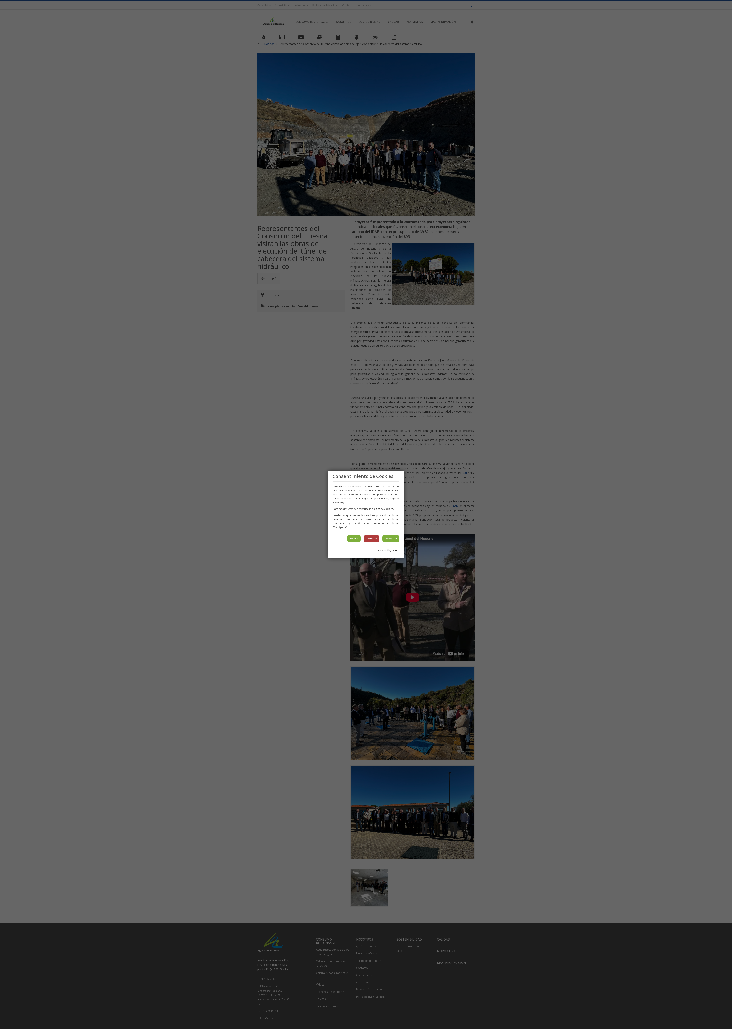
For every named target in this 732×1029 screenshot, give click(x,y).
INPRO (395, 550)
